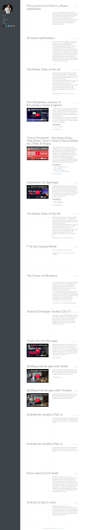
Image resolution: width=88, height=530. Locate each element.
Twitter (11, 26)
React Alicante (57, 170)
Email (3, 26)
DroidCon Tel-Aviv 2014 (65, 506)
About (3, 21)
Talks (3, 17)
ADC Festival (62, 303)
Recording (65, 167)
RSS (14, 26)
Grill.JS (56, 168)
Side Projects (5, 19)
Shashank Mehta (61, 528)
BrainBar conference (64, 253)
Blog (3, 15)
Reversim (56, 126)
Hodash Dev (57, 171)
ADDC (56, 201)
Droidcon (56, 202)
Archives (4, 23)
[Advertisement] (10, 48)
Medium (6, 26)
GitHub (9, 26)
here (61, 129)
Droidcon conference (64, 93)
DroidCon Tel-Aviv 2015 (65, 476)
